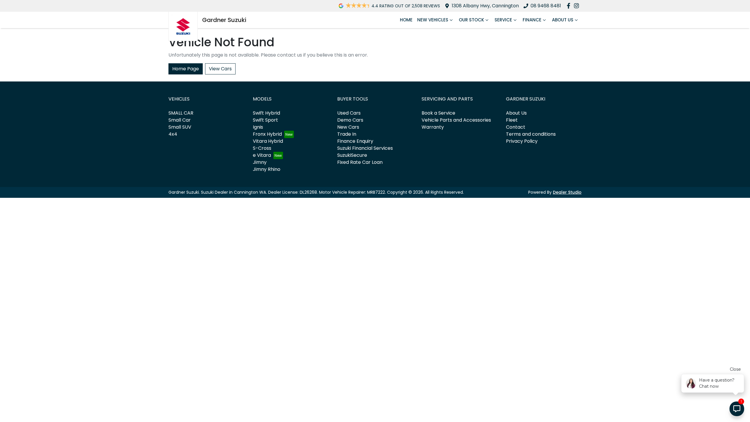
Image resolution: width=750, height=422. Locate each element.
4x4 (172, 134)
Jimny (260, 162)
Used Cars (349, 113)
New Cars (348, 127)
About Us (562, 20)
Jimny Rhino (266, 169)
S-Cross (262, 148)
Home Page (185, 68)
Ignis (258, 127)
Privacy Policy (522, 141)
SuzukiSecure (352, 155)
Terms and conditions (531, 134)
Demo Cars (350, 120)
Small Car (179, 120)
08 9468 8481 (546, 5)
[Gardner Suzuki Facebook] (570, 5)
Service (503, 20)
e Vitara (262, 155)
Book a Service (438, 113)
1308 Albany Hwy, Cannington (485, 5)
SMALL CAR (180, 113)
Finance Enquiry (355, 141)
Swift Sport (265, 120)
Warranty (433, 127)
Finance (532, 20)
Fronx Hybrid (267, 134)
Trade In (346, 134)
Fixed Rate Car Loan (360, 162)
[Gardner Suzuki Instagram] (578, 5)
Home (406, 20)
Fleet (512, 120)
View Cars (220, 68)
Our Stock (471, 20)
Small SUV (179, 127)
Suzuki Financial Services (365, 148)
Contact (515, 127)
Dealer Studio (567, 192)
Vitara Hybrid (268, 141)
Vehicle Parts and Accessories (456, 120)
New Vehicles (432, 20)
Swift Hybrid (266, 113)
